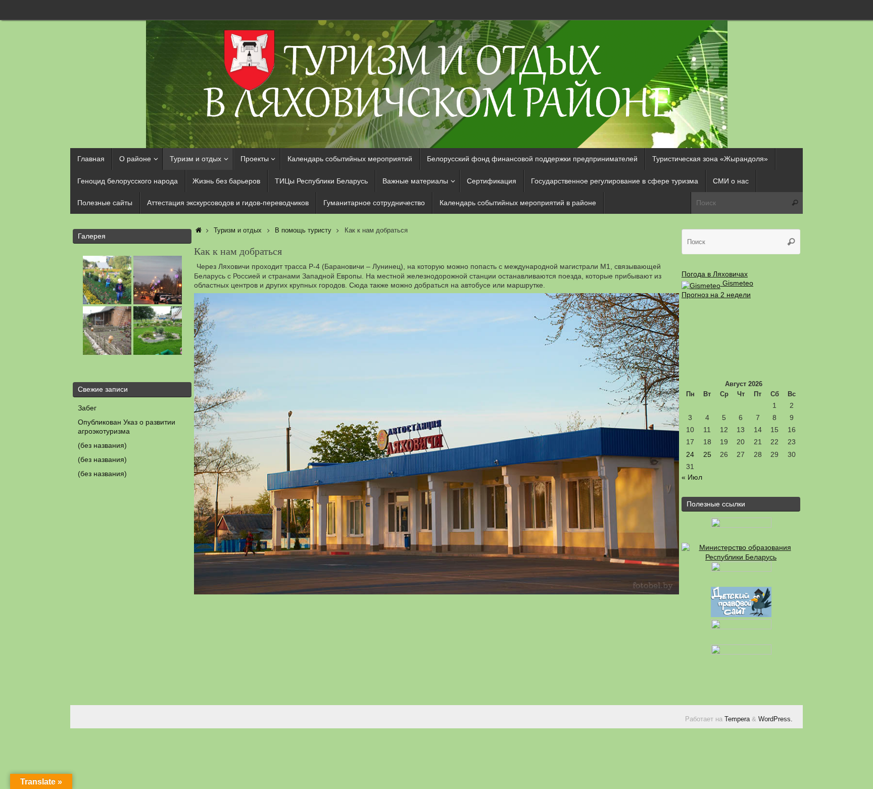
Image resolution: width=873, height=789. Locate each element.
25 (707, 454)
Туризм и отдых (238, 230)
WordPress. (775, 719)
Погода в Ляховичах (715, 274)
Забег (87, 408)
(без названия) (102, 445)
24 (690, 454)
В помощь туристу (303, 230)
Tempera (737, 719)
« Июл (692, 477)
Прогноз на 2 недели (716, 295)
